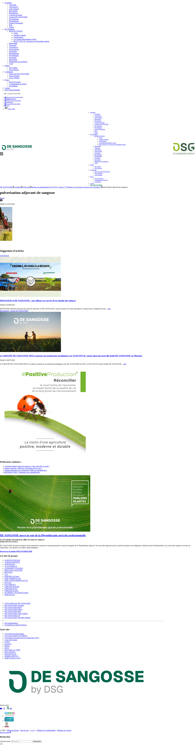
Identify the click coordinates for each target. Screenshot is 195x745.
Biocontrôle (13, 11)
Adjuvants (12, 5)
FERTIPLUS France (12, 576)
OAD (11, 64)
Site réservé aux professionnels (14, 97)
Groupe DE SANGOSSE (18, 17)
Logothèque (13, 86)
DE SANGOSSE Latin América (16, 614)
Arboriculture (18, 37)
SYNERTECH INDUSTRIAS (16, 625)
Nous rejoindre (14, 76)
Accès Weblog (14, 78)
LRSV (7, 648)
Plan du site (24, 730)
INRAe (7, 646)
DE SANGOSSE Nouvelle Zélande (17, 618)
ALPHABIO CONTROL (14, 568)
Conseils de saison (15, 15)
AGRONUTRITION (12, 562)
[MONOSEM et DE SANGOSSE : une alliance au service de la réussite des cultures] (30, 296)
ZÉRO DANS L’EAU (13, 658)
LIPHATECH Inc (11, 589)
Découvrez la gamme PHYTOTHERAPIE (16, 551)
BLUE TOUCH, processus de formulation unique (31, 41)
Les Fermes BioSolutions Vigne (25, 39)
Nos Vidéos (13, 68)
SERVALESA (10, 595)
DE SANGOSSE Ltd (12, 616)
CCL (6, 574)
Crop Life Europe (11, 640)
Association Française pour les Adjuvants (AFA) (22, 638)
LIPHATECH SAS (11, 591)
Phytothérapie (14, 21)
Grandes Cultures (20, 35)
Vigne (16, 33)
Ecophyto (8, 644)
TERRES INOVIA (11, 656)
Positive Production (16, 23)
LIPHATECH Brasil (12, 587)
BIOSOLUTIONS (15, 31)
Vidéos (7, 66)
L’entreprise (9, 72)
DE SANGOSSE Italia (13, 611)
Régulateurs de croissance (18, 62)
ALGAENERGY (11, 566)
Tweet (2, 198)
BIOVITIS (8, 572)
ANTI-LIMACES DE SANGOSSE (17, 603)
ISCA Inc (8, 583)
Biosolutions (13, 13)
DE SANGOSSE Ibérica (13, 609)
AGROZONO (10, 564)
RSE (10, 25)
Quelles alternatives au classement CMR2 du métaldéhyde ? (26, 470)
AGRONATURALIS (12, 560)
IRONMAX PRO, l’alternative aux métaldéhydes (22, 472)
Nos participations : (11, 623)
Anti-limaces (13, 7)
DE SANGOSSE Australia (14, 605)
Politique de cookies (64, 730)
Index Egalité (11, 109)
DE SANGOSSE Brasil (13, 607)
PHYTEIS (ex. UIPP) (12, 650)
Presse (7, 80)
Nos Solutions (10, 29)
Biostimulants (14, 53)
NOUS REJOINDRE (12, 90)
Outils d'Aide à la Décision (13, 100)
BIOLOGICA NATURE (13, 570)
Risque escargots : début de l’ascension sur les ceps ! (23, 468)
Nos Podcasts (14, 19)
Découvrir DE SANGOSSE (19, 74)
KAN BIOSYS (10, 585)
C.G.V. (32, 730)
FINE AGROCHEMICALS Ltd (16, 580)
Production (11, 99)
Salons (11, 27)
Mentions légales (13, 730)
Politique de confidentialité (46, 730)
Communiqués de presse (17, 84)
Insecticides (13, 60)
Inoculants (12, 58)
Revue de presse (15, 82)
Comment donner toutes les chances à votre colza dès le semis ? (27, 466)
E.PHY (7, 642)
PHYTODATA (10, 652)
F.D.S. (8, 105)
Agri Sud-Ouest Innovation (14, 634)
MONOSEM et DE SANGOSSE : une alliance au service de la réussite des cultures (38, 300)
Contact (7, 88)
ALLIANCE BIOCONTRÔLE (16, 636)
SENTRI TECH (10, 654)
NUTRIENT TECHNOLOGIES (16, 593)
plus (109, 309)
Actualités (8, 3)
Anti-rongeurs (14, 9)
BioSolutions (9, 102)
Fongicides (13, 51)
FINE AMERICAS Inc (13, 578)
